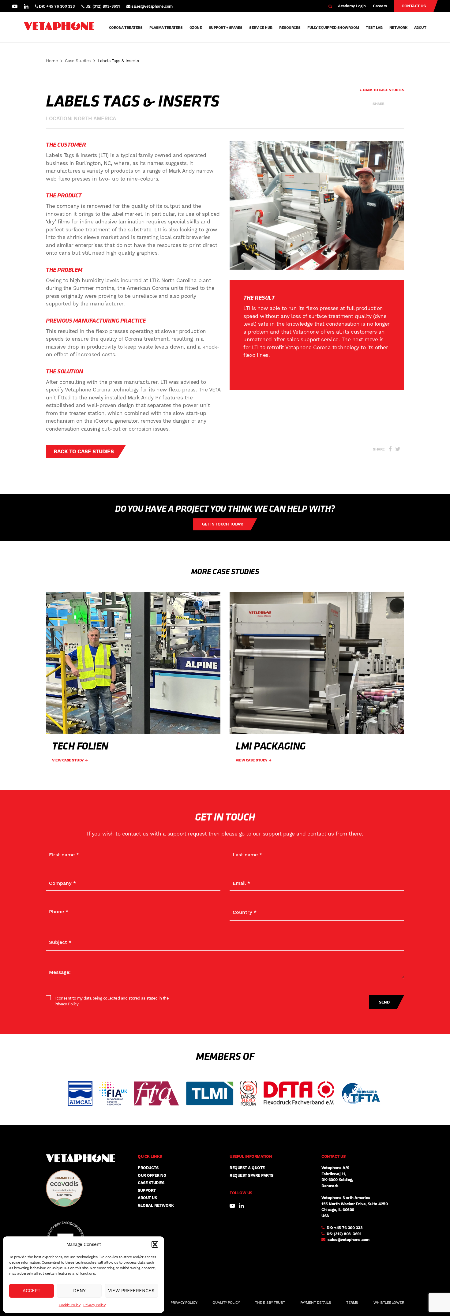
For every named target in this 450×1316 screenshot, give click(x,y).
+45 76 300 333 (348, 1227)
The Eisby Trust (270, 1302)
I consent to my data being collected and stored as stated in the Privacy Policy (111, 1001)
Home (52, 60)
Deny (79, 1290)
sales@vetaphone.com (152, 6)
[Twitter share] (398, 104)
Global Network (156, 1205)
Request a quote (247, 1167)
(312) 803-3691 (347, 1234)
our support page (274, 834)
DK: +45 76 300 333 (56, 6)
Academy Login (352, 6)
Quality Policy (226, 1302)
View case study (68, 760)
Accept (31, 1290)
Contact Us (414, 6)
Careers (380, 6)
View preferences (131, 1290)
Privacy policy (184, 1302)
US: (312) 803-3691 (102, 6)
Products (148, 1167)
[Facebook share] (390, 104)
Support (147, 1190)
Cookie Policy (70, 1305)
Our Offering (152, 1175)
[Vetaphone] (59, 27)
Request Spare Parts (251, 1175)
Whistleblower (388, 1302)
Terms (352, 1302)
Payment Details (315, 1302)
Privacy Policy (94, 1305)
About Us (147, 1197)
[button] (155, 1244)
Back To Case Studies (383, 90)
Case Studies (78, 60)
